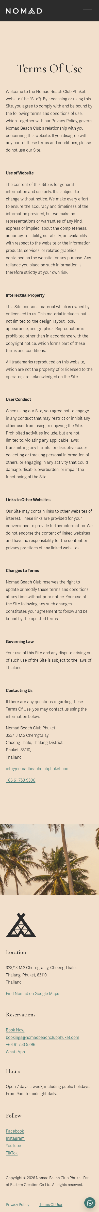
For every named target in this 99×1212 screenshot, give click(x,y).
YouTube (13, 1145)
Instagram (15, 1138)
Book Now (15, 1030)
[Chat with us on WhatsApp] (89, 1202)
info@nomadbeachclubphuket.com (38, 768)
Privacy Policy (17, 1204)
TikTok (12, 1153)
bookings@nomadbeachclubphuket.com (42, 1037)
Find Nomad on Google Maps (32, 993)
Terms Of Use (51, 1204)
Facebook (15, 1131)
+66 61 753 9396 (20, 780)
